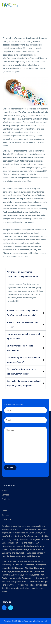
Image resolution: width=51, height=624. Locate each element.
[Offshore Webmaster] (11, 5)
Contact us (6, 499)
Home (4, 490)
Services (5, 495)
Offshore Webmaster (25, 621)
